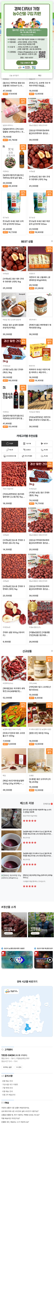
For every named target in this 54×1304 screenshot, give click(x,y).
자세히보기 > (8, 933)
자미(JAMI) (33, 683)
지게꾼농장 (6, 366)
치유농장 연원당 (34, 412)
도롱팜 (31, 776)
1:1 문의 (18, 1067)
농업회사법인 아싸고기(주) (12, 729)
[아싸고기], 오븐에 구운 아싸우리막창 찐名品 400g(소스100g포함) (39, 86)
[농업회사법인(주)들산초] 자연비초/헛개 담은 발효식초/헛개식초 (13, 178)
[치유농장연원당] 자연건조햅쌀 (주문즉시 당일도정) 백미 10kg (40, 420)
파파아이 (32, 366)
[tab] (9, 443)
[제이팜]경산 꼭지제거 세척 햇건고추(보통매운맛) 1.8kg (14, 691)
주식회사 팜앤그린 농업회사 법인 (40, 729)
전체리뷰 (47, 804)
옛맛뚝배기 (33, 320)
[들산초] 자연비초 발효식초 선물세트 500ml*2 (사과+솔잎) (14, 86)
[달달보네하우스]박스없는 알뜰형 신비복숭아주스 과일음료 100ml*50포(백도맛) (14, 132)
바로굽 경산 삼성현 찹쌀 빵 (12, 320)
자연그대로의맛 (8, 489)
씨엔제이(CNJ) (8, 683)
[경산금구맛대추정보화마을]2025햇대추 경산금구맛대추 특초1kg (39, 543)
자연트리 (32, 274)
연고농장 (6, 218)
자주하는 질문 (7, 1067)
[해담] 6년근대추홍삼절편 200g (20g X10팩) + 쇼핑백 (13, 783)
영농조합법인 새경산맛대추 (38, 125)
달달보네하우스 (8, 125)
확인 (39, 76)
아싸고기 (32, 79)
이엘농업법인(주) (35, 627)
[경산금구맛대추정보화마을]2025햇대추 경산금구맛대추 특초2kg (39, 133)
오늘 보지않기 (14, 76)
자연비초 (6, 79)
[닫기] (49, 4)
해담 (4, 776)
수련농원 (32, 171)
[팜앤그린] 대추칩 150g (39, 733)
